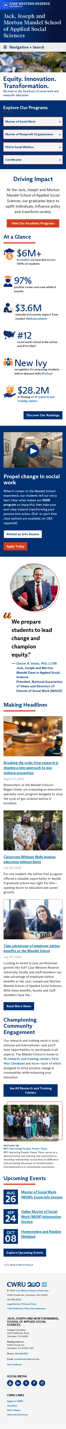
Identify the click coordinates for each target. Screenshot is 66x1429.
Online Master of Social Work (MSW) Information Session (41, 1216)
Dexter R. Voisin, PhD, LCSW (36, 663)
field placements (36, 318)
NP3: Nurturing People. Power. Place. (26, 1148)
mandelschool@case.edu (26, 1359)
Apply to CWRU (15, 1401)
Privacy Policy (29, 1304)
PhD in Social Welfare (19, 147)
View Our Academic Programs (33, 223)
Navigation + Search (22, 48)
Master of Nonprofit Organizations (29, 134)
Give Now (12, 1405)
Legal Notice (13, 1304)
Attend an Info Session (22, 534)
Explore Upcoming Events (24, 1253)
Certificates (13, 159)
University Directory (17, 1414)
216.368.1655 (21, 1353)
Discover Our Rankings (43, 415)
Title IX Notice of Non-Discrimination (26, 1308)
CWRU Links (15, 1395)
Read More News (18, 1006)
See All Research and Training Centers (31, 1090)
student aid (27, 260)
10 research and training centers (27, 1059)
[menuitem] (33, 1401)
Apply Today (15, 546)
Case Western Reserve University (32, 1290)
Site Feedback (14, 1364)
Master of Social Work (20, 121)
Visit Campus (13, 1410)
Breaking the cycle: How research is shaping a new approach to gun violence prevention (31, 768)
